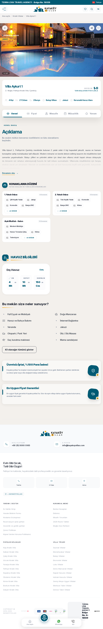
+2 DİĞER (13, 211)
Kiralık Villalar (18, 16)
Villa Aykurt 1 (31, 16)
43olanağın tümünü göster (19, 349)
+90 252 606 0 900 (21, 445)
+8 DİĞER (30, 237)
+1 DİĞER (63, 211)
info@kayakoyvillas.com (73, 445)
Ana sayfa (6, 16)
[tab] (12, 113)
